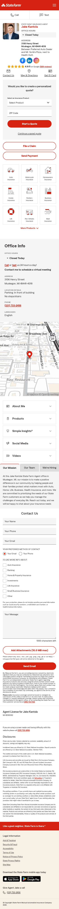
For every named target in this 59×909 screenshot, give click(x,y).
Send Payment (29, 156)
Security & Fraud (10, 845)
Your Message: (12, 614)
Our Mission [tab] (9, 468)
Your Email (10, 541)
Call (7, 265)
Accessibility (8, 849)
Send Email (29, 666)
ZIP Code (13, 113)
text (14, 265)
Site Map (6, 865)
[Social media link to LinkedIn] (29, 60)
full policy (38, 778)
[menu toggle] (54, 5)
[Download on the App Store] (11, 879)
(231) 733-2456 (13, 305)
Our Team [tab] (29, 467)
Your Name (10, 521)
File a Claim (29, 146)
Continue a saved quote (29, 133)
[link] (15, 5)
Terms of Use (8, 853)
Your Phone (10, 531)
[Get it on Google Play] (31, 879)
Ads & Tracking (9, 841)
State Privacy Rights (11, 861)
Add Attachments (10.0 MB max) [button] (29, 650)
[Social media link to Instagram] (36, 60)
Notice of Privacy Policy (13, 857)
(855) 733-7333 (29, 702)
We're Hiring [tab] (49, 467)
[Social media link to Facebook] (22, 60)
